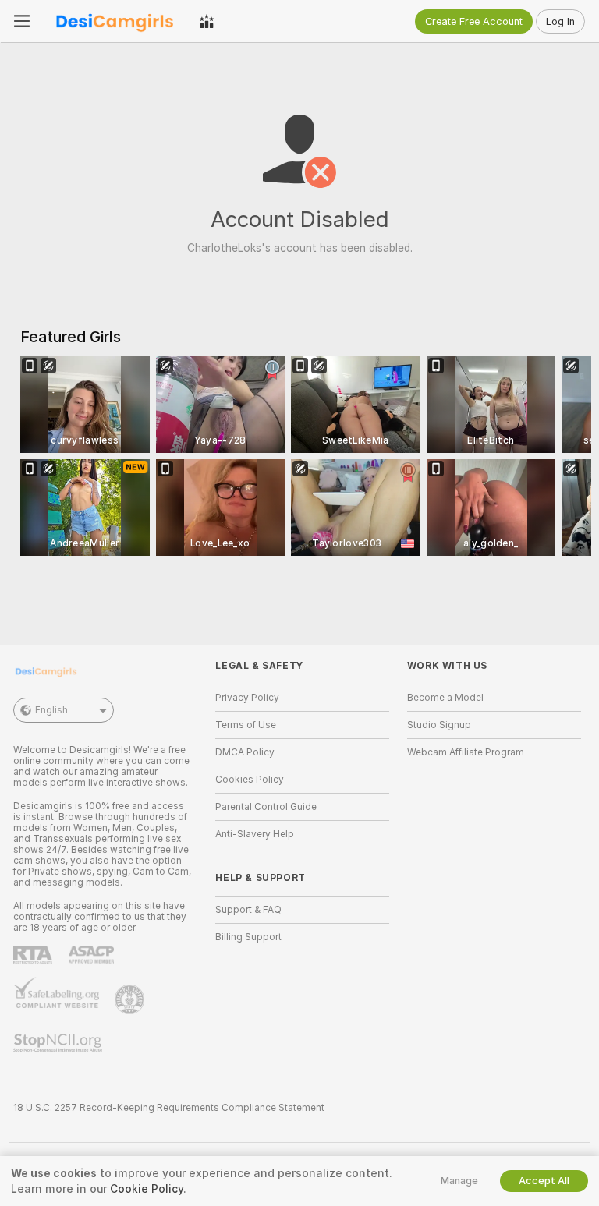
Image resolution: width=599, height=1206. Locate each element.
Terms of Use (245, 725)
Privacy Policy (247, 697)
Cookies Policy (249, 779)
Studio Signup (439, 725)
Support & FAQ (248, 909)
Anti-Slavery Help (254, 834)
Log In (560, 21)
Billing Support (248, 937)
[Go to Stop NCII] (59, 1043)
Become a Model (445, 697)
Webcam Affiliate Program (465, 752)
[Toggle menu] (22, 21)
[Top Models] (207, 21)
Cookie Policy (146, 1189)
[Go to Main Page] (115, 21)
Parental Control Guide (266, 806)
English (51, 710)
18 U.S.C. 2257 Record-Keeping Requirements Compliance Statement (168, 1107)
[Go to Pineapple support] (131, 999)
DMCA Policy (245, 752)
